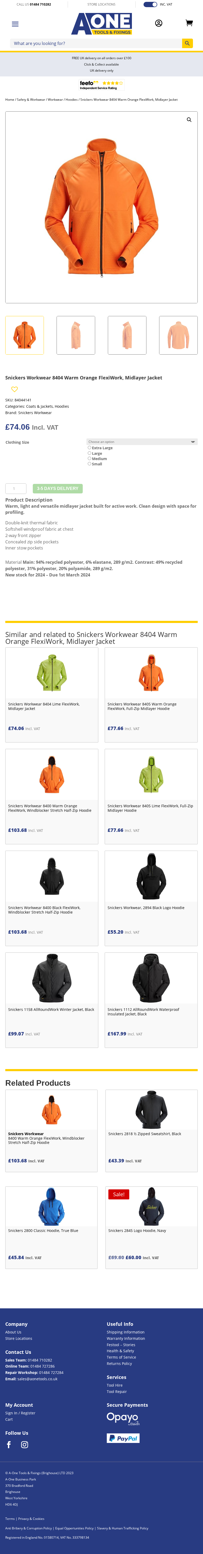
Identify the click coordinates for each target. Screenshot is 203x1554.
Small (97, 463)
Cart (9, 1419)
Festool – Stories (121, 1344)
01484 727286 (42, 1366)
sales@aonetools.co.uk (37, 1378)
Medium (99, 458)
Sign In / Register (20, 1412)
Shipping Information (126, 1332)
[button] (189, 120)
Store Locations (18, 1338)
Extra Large (102, 447)
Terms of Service (121, 1357)
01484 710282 (40, 1360)
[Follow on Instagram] (28, 1445)
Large (97, 453)
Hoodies (72, 99)
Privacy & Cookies (31, 1518)
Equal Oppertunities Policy (74, 1528)
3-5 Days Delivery (58, 488)
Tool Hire (115, 1385)
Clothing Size (17, 442)
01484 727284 (51, 1372)
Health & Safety (120, 1350)
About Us (13, 1332)
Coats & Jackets (39, 406)
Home (9, 99)
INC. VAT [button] (166, 4)
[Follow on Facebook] (12, 1445)
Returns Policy (119, 1363)
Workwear (55, 99)
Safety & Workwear (31, 99)
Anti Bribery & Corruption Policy (28, 1528)
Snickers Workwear (35, 412)
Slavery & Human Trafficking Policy (122, 1528)
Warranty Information (126, 1338)
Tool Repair (117, 1391)
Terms (10, 1518)
